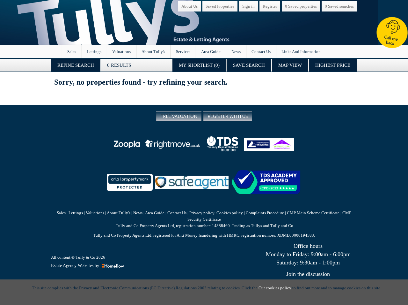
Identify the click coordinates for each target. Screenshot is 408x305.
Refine (75, 65)
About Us (189, 6)
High (332, 65)
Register (270, 6)
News (236, 51)
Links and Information (301, 51)
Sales (71, 51)
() (199, 65)
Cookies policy (229, 212)
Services (183, 51)
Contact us (261, 51)
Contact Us (176, 212)
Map (290, 65)
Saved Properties (220, 6)
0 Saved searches (339, 6)
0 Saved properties (301, 6)
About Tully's (153, 51)
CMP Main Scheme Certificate (313, 212)
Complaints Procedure (265, 212)
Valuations (121, 51)
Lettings (94, 51)
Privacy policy (201, 212)
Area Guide (211, 51)
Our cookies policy (275, 288)
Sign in (248, 6)
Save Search (249, 65)
